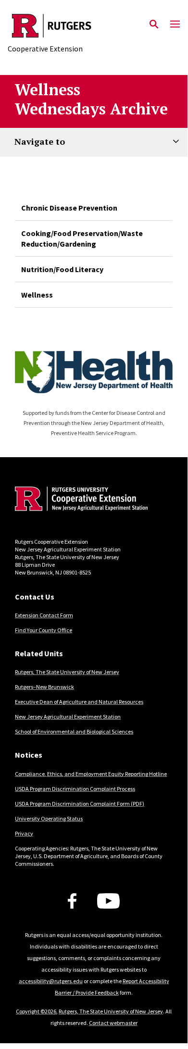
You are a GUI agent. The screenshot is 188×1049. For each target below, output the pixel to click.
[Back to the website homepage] (52, 25)
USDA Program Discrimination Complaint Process (75, 788)
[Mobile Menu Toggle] (175, 24)
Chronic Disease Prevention (69, 207)
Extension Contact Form (44, 615)
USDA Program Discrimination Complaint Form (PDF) (79, 803)
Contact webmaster (113, 1022)
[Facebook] (72, 901)
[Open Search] (153, 24)
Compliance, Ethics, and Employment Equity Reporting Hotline (91, 773)
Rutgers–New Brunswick (44, 686)
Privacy (24, 833)
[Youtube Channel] (108, 901)
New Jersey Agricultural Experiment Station (68, 716)
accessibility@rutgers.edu (51, 981)
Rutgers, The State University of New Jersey (67, 671)
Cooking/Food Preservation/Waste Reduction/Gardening (82, 238)
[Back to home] (80, 500)
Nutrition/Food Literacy (62, 269)
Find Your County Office (43, 630)
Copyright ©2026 (36, 1011)
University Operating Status (49, 818)
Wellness (37, 295)
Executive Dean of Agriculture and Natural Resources (79, 701)
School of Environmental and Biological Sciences (74, 731)
